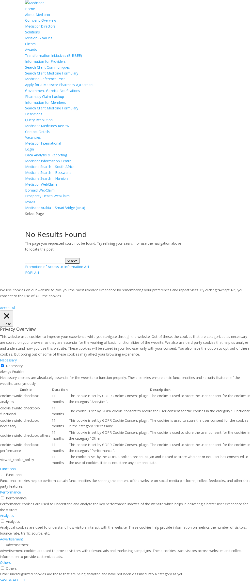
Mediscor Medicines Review (47, 125)
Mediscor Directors (40, 26)
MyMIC (30, 201)
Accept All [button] (8, 307)
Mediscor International (43, 143)
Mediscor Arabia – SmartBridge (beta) (55, 207)
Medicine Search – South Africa (50, 166)
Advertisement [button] (11, 539)
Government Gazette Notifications (52, 90)
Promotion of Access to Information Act (57, 266)
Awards (31, 49)
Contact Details (37, 131)
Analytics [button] (7, 515)
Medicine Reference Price (45, 78)
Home (30, 8)
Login (29, 149)
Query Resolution (39, 120)
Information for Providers (45, 61)
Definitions (33, 114)
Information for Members (45, 102)
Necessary (14, 365)
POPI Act (32, 272)
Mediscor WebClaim (41, 184)
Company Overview (40, 20)
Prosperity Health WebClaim (47, 196)
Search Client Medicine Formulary (51, 73)
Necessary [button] (8, 360)
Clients (30, 44)
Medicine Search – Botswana (48, 172)
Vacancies (33, 137)
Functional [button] (8, 468)
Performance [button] (10, 492)
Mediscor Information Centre (48, 161)
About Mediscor (37, 14)
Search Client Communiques (47, 67)
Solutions (32, 32)
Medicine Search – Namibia (46, 178)
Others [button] (5, 562)
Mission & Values (38, 38)
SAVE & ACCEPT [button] (13, 580)
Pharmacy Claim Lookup (44, 96)
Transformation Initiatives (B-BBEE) (53, 55)
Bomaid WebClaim (40, 190)
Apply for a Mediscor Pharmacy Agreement (59, 84)
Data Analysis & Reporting (46, 155)
